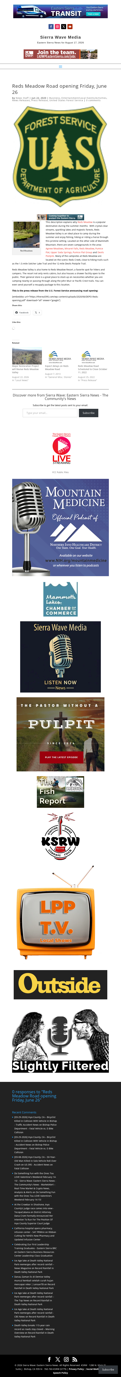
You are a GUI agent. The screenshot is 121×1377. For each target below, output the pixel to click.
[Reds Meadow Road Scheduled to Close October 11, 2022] (93, 355)
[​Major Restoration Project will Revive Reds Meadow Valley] (27, 355)
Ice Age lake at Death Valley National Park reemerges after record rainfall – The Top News (34, 1297)
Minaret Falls (71, 248)
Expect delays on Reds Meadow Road (57, 367)
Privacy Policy (76, 1369)
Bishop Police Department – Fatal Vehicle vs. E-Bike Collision (35, 1128)
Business (54, 97)
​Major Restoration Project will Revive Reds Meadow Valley (25, 369)
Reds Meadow (85, 222)
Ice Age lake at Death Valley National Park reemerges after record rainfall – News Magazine (34, 1264)
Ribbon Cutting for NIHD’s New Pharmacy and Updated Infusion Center (35, 1236)
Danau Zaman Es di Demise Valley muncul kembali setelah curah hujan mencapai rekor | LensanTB (33, 1280)
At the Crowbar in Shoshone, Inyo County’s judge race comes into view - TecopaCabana (34, 1208)
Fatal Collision (21, 1168)
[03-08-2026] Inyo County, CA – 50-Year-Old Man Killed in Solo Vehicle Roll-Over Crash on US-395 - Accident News (35, 1160)
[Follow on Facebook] (51, 26)
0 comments (93, 100)
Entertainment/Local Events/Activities (84, 97)
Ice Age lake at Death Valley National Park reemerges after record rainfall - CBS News (34, 1313)
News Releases (21, 100)
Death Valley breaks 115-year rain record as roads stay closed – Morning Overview (34, 1329)
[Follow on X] (63, 26)
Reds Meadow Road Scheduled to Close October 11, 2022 (92, 369)
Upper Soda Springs (61, 252)
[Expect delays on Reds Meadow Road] (60, 355)
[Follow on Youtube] (69, 26)
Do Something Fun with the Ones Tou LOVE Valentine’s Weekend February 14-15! (34, 1196)
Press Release (39, 100)
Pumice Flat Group (82, 252)
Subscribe (89, 413)
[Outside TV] (60, 998)
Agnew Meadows (54, 248)
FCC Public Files (60, 472)
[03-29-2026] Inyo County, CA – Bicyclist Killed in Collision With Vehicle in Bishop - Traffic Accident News (35, 1121)
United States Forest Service (66, 100)
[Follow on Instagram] (57, 26)
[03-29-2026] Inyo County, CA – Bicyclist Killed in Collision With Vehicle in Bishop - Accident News (35, 1141)
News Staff (22, 97)
